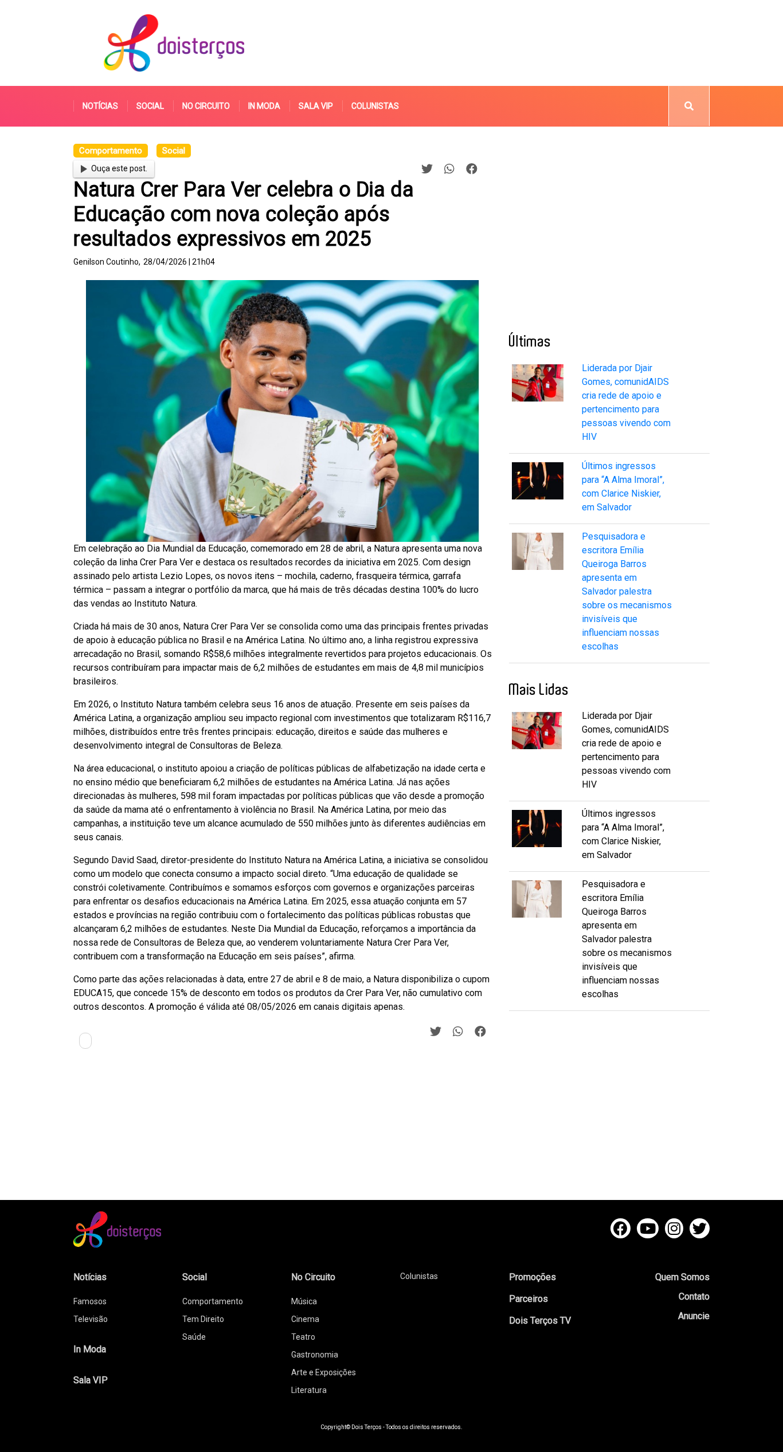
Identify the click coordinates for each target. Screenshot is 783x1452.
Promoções (532, 1277)
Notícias (100, 106)
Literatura (309, 1390)
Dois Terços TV (540, 1320)
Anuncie (694, 1316)
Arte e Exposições (323, 1372)
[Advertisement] (499, 43)
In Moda (264, 106)
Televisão (90, 1319)
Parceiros (528, 1298)
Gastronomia (314, 1354)
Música (304, 1301)
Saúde (194, 1336)
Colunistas (375, 106)
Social (150, 106)
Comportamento (212, 1301)
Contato (694, 1296)
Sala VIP (316, 106)
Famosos (90, 1301)
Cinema (305, 1319)
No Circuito (206, 106)
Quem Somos (682, 1277)
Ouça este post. (119, 168)
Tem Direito (203, 1319)
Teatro (303, 1336)
